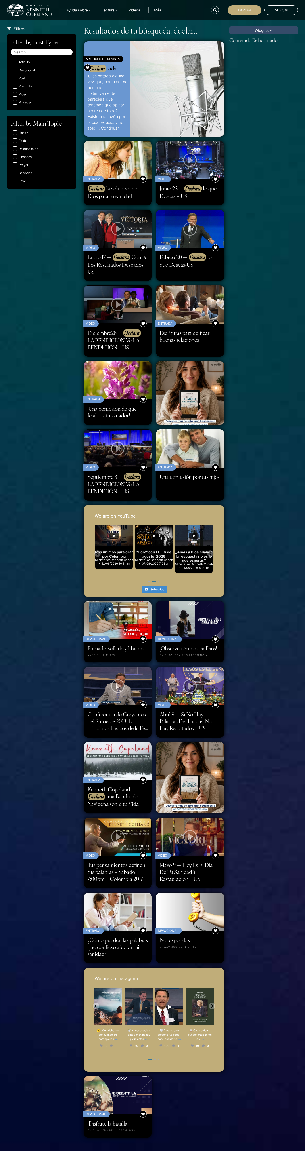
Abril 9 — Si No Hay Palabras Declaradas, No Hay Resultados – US (186, 721)
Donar (244, 10)
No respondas (175, 939)
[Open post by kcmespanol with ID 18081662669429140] (138, 1006)
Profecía (25, 102)
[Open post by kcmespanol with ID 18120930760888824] (169, 1006)
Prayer (23, 165)
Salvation (25, 173)
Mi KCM (281, 10)
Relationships (28, 149)
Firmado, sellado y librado (116, 648)
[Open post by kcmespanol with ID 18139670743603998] (200, 1006)
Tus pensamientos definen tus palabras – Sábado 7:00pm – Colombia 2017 (116, 871)
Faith (22, 141)
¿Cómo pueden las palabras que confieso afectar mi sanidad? (118, 946)
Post (22, 78)
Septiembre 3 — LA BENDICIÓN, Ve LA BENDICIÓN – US (114, 484)
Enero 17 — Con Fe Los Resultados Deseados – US (118, 264)
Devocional (27, 70)
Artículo (24, 62)
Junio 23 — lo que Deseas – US (188, 192)
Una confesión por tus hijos (190, 476)
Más (157, 10)
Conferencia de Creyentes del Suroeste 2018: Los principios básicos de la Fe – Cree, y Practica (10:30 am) (117, 721)
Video (23, 94)
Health (23, 133)
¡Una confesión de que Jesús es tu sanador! (112, 412)
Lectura (108, 10)
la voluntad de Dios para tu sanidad (112, 192)
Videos (134, 10)
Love (22, 181)
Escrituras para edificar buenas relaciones (184, 336)
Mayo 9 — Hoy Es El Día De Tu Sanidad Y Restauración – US (186, 871)
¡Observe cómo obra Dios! (188, 648)
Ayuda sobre (77, 10)
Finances (25, 157)
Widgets (262, 30)
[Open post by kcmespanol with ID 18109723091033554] (108, 1006)
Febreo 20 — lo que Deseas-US (186, 260)
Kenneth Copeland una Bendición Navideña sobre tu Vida (113, 796)
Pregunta (25, 86)
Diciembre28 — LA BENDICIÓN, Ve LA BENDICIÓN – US (114, 340)
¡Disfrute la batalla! (108, 1123)
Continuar (110, 128)
